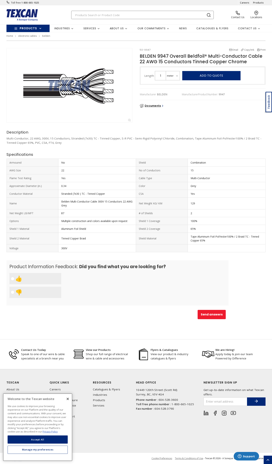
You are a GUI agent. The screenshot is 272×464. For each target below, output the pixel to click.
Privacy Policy (50, 431)
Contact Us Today (33, 350)
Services (99, 405)
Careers (244, 2)
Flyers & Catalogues (164, 350)
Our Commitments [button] (151, 28)
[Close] (68, 399)
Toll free (16, 2)
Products (258, 2)
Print (263, 49)
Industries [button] (62, 28)
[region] (37, 427)
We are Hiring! (224, 350)
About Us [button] (117, 28)
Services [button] (89, 28)
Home (9, 35)
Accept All (37, 439)
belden (46, 35)
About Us (12, 389)
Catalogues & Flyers (212, 28)
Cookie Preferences (162, 458)
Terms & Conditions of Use (189, 458)
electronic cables (27, 35)
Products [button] (28, 28)
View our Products (98, 350)
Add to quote (211, 75)
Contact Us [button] (247, 28)
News (183, 28)
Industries (100, 394)
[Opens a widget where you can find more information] (246, 456)
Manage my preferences (37, 449)
